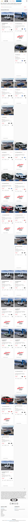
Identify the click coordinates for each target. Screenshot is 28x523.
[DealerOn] (14, 519)
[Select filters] (25, 9)
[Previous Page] (20, 489)
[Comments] (25, 30)
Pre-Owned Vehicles (3, 510)
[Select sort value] (26, 10)
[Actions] (12, 23)
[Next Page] (22, 489)
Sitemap (11, 520)
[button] (13, 17)
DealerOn (8, 520)
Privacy (13, 520)
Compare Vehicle (5, 40)
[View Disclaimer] (12, 31)
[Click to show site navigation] (27, 1)
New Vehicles (3, 509)
